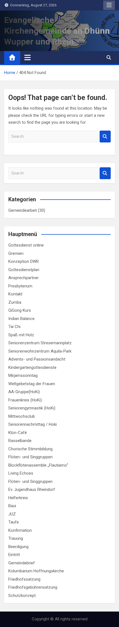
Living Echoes (20, 473)
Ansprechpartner (23, 277)
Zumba (14, 302)
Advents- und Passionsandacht (36, 359)
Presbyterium (20, 286)
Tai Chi (14, 326)
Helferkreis (18, 497)
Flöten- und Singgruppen (30, 456)
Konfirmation (20, 530)
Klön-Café (17, 432)
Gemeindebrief (21, 562)
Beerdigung (18, 546)
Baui (12, 505)
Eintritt (14, 554)
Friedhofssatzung (24, 579)
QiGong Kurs (19, 310)
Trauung (15, 538)
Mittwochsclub (21, 416)
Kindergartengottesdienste (32, 367)
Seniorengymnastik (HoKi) (31, 408)
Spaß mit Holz (21, 334)
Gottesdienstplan (23, 269)
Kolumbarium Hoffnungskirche (36, 570)
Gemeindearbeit (22, 210)
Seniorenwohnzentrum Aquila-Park (39, 351)
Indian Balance (21, 318)
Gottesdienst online (26, 245)
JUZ (12, 514)
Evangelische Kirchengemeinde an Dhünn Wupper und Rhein (57, 30)
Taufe (13, 522)
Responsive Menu (109, 5)
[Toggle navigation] (27, 57)
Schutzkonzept (22, 595)
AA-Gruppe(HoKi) (24, 391)
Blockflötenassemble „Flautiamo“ (38, 465)
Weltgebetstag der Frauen (31, 383)
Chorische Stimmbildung (30, 448)
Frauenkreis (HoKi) (25, 400)
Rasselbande (20, 440)
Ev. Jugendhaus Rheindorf (31, 489)
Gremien (16, 253)
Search (105, 136)
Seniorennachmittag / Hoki (32, 424)
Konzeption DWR (23, 261)
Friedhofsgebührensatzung (32, 587)
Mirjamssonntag (23, 375)
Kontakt (15, 294)
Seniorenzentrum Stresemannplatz (40, 342)
